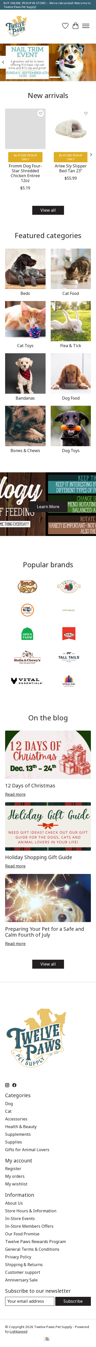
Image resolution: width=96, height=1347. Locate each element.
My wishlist (16, 1184)
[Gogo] (27, 611)
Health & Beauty (21, 1126)
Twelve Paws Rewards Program (35, 1241)
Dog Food (71, 398)
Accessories (16, 1119)
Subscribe (73, 1301)
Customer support (22, 1272)
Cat (8, 1111)
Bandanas (25, 398)
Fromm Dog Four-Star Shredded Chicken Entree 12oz (25, 173)
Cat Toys (25, 345)
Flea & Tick (70, 345)
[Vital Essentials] (27, 681)
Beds (25, 293)
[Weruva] (69, 681)
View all (48, 210)
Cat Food (70, 293)
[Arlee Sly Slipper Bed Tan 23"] (71, 129)
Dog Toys (71, 450)
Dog (9, 1103)
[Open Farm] (27, 634)
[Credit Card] (47, 1339)
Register (13, 1168)
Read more (15, 794)
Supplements (18, 1134)
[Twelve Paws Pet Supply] (16, 25)
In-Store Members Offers (29, 1226)
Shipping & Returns (24, 1264)
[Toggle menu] (86, 26)
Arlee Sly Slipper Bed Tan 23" (71, 168)
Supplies (13, 1142)
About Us (14, 1203)
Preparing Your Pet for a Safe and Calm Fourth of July (44, 931)
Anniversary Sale (21, 1280)
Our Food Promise (22, 1234)
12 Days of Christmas (30, 785)
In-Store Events (20, 1218)
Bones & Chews (25, 450)
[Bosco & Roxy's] (27, 587)
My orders (15, 1176)
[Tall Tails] (69, 658)
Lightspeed (18, 1331)
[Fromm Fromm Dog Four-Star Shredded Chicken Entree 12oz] (25, 129)
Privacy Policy (18, 1257)
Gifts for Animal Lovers (27, 1149)
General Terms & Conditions (32, 1249)
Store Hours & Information (30, 1211)
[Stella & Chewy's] (27, 658)
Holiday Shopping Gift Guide (38, 857)
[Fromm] (69, 587)
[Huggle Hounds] (69, 611)
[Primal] (69, 634)
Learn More (48, 506)
